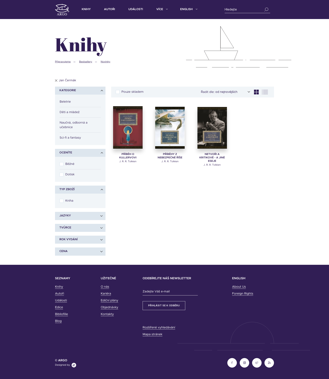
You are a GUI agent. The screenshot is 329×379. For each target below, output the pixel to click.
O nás (105, 286)
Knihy (86, 9)
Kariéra (106, 293)
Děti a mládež (70, 112)
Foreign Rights (242, 293)
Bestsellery (85, 62)
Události (135, 9)
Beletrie (65, 101)
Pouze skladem (132, 91)
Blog (58, 321)
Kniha (69, 200)
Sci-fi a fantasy (70, 137)
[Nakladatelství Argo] (62, 9)
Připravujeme (63, 62)
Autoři (109, 9)
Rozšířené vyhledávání (159, 327)
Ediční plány (109, 300)
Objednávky (109, 307)
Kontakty (107, 314)
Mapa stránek (152, 334)
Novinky (105, 62)
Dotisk (69, 174)
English (186, 9)
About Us (239, 286)
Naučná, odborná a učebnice (73, 125)
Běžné (69, 164)
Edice (59, 307)
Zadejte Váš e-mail (156, 291)
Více (159, 9)
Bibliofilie (61, 314)
